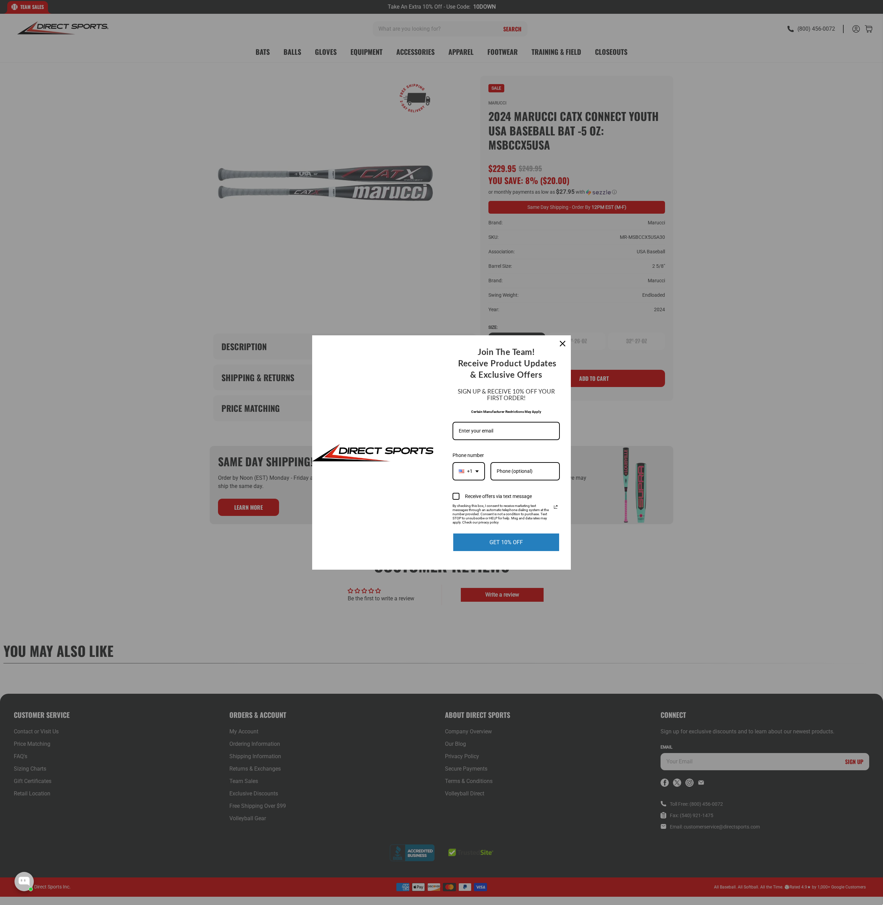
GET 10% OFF (506, 542)
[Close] (562, 343)
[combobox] (469, 471)
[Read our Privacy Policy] (556, 507)
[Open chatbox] (24, 881)
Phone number (468, 455)
